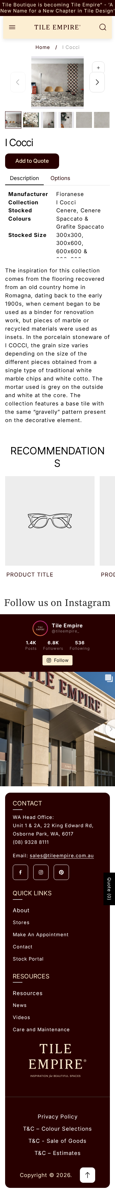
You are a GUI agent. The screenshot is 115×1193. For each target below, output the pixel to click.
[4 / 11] (66, 120)
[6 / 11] (102, 120)
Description (24, 178)
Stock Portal (28, 959)
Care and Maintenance (41, 1029)
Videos (21, 1017)
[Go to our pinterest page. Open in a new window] (61, 872)
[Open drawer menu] (12, 27)
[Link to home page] (57, 1061)
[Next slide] (97, 82)
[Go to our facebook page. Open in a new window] (20, 872)
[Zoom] (98, 67)
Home (42, 47)
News (20, 1005)
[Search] (103, 27)
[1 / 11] (13, 120)
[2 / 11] (31, 120)
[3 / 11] (49, 120)
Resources (28, 993)
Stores (21, 922)
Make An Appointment (41, 935)
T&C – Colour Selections (57, 1129)
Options (60, 178)
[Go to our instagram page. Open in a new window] (41, 872)
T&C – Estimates (57, 1153)
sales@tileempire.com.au (62, 856)
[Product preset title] (50, 521)
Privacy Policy (58, 1116)
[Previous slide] (18, 82)
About (21, 910)
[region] (57, 8)
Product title (29, 574)
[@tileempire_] (40, 628)
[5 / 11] (84, 120)
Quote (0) (109, 888)
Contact (23, 947)
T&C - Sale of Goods (57, 1141)
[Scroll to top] (87, 1175)
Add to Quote (32, 161)
